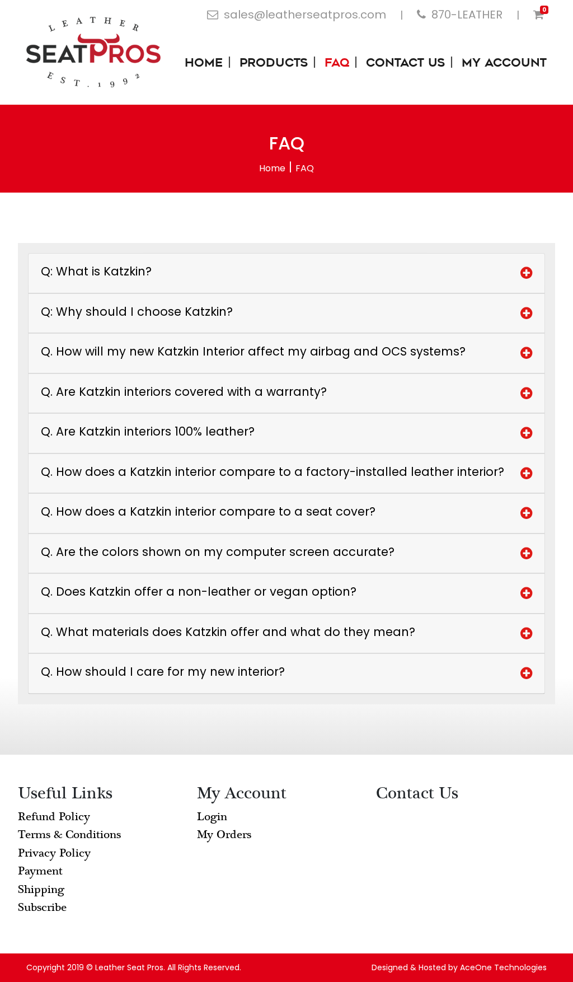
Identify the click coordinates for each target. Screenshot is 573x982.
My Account (504, 63)
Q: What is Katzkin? (96, 271)
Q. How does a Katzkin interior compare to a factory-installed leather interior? (272, 472)
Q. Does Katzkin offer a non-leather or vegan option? (198, 591)
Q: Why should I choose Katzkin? (137, 311)
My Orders (224, 834)
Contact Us (405, 63)
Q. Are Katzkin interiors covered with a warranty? (184, 392)
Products (273, 63)
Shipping (41, 889)
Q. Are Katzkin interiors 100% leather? (148, 431)
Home (204, 63)
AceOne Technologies (503, 967)
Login (212, 816)
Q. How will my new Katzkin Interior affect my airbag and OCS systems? (253, 351)
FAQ (337, 63)
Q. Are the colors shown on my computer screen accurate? (217, 552)
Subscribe (42, 907)
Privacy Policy (54, 853)
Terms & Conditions (69, 834)
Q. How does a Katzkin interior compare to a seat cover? (208, 511)
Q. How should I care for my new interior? (163, 671)
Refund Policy (54, 816)
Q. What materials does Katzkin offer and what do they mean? (228, 632)
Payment (40, 870)
